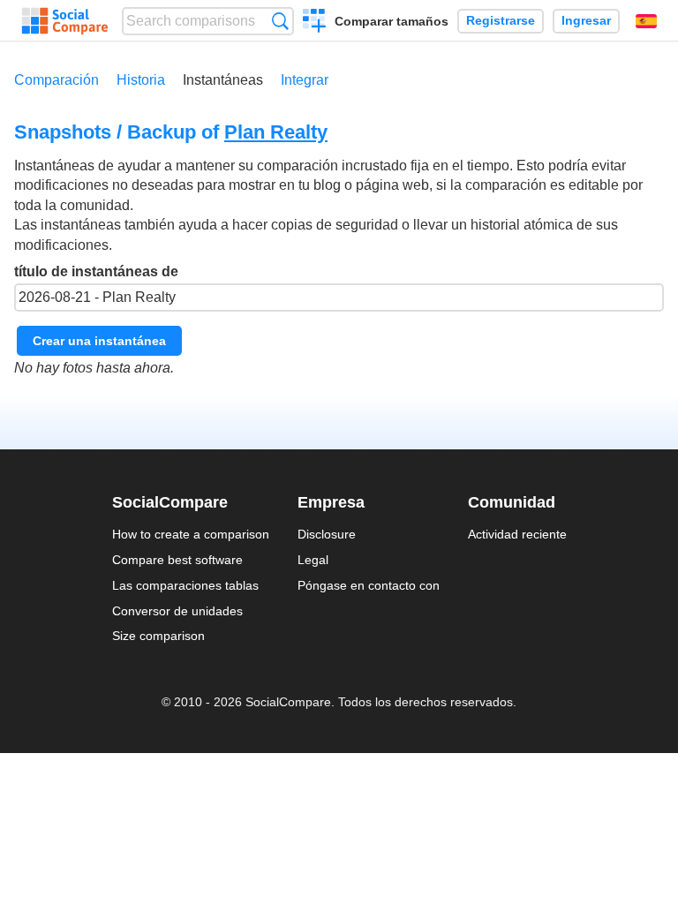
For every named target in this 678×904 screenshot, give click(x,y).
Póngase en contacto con (369, 585)
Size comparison (158, 636)
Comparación (56, 79)
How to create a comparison (190, 534)
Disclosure (327, 534)
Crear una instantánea (99, 341)
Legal (313, 560)
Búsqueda (280, 20)
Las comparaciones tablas (185, 585)
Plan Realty (276, 132)
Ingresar (586, 20)
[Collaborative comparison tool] (65, 21)
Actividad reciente (517, 534)
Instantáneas (223, 79)
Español (646, 21)
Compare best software (177, 560)
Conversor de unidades (177, 611)
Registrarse (500, 20)
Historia (141, 79)
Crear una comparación (315, 23)
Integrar (304, 79)
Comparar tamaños (391, 21)
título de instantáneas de (96, 271)
